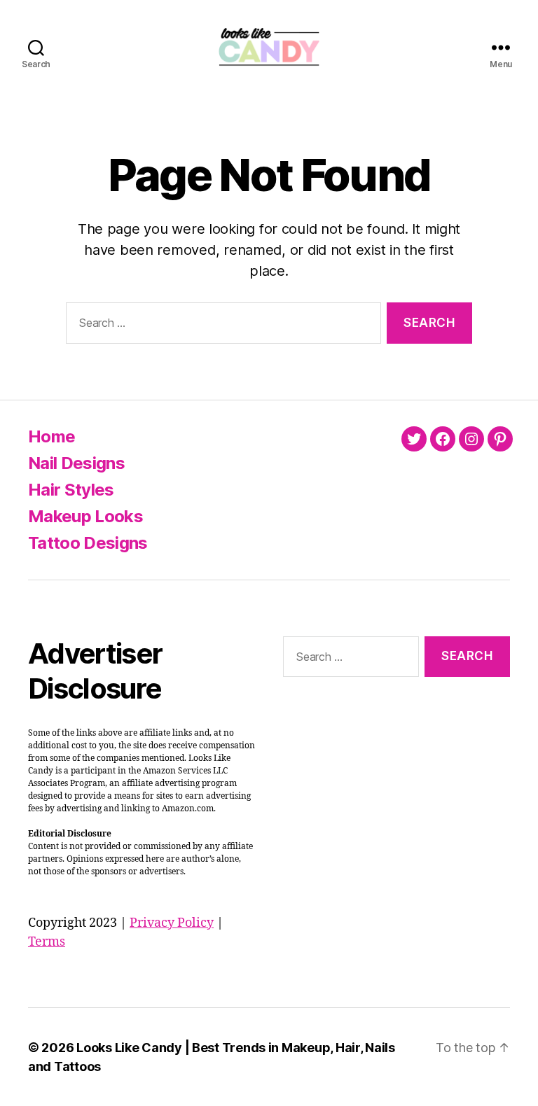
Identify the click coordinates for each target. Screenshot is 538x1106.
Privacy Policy (172, 923)
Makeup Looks (85, 516)
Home (51, 436)
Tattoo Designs (88, 543)
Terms (46, 942)
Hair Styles (71, 489)
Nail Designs (76, 463)
